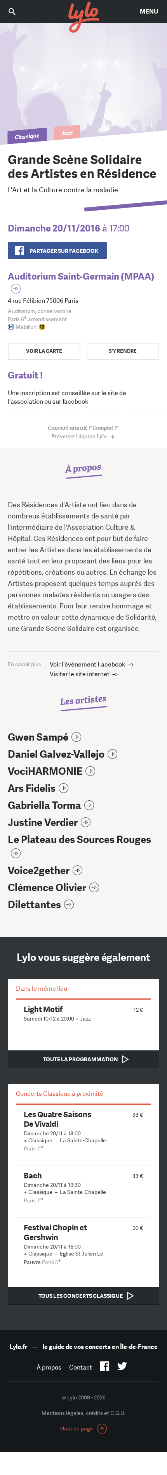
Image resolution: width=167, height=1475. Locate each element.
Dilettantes (34, 904)
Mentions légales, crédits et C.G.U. (83, 1412)
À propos (49, 1367)
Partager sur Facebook (64, 250)
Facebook (105, 1367)
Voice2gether (39, 870)
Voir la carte (44, 351)
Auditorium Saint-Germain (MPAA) (81, 276)
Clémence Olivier (47, 887)
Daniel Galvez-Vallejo (56, 754)
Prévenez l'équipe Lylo (82, 432)
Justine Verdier (43, 822)
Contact (80, 1367)
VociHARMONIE (45, 771)
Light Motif (43, 1009)
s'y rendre (123, 351)
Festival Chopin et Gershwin (55, 1232)
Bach (33, 1175)
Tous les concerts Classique (80, 1295)
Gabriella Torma (44, 805)
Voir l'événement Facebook (87, 664)
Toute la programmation (80, 1059)
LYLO (83, 17)
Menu (149, 11)
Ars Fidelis (32, 788)
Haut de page (76, 1428)
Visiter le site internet (80, 674)
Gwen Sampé (38, 737)
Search (17, 11)
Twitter (122, 1367)
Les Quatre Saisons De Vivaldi (57, 1119)
